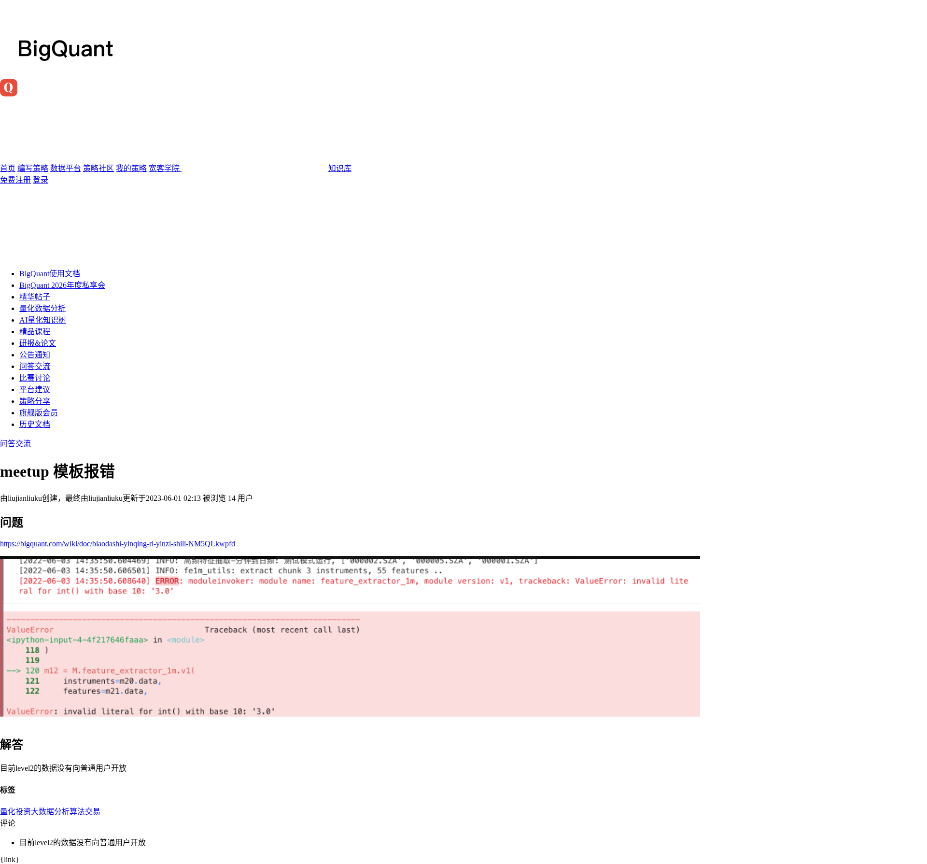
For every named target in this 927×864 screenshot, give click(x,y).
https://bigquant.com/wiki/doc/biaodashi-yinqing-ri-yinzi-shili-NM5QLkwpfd (117, 543)
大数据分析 (50, 811)
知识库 (339, 168)
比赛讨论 (34, 378)
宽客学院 (165, 168)
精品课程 (34, 331)
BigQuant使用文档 (49, 273)
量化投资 (15, 811)
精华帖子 (34, 297)
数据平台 (65, 168)
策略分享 (34, 401)
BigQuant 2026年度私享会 (62, 285)
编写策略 (32, 168)
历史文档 (34, 424)
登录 (40, 180)
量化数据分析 (42, 308)
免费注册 (15, 180)
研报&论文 (37, 343)
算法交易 (85, 811)
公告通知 (34, 355)
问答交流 (34, 366)
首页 (7, 168)
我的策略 (131, 168)
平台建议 (34, 389)
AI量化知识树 (42, 320)
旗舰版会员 (38, 413)
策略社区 (98, 168)
